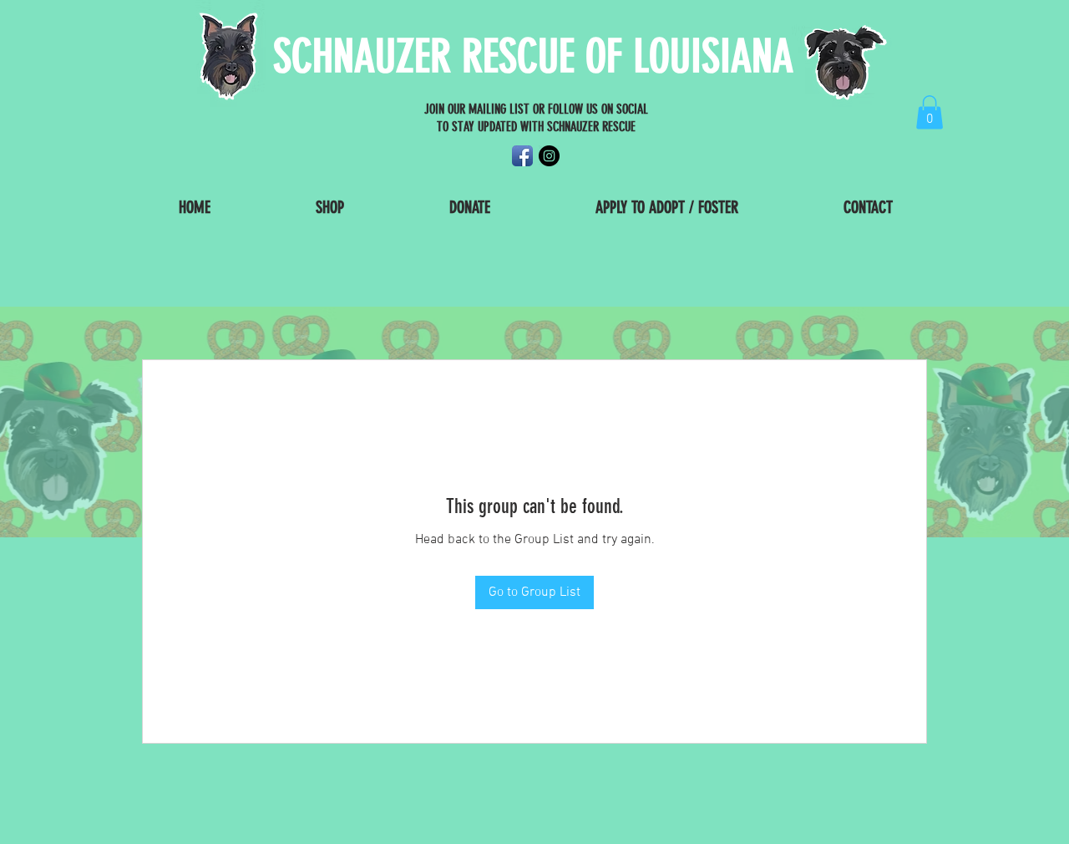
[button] (929, 112)
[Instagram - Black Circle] (549, 155)
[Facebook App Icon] (522, 155)
